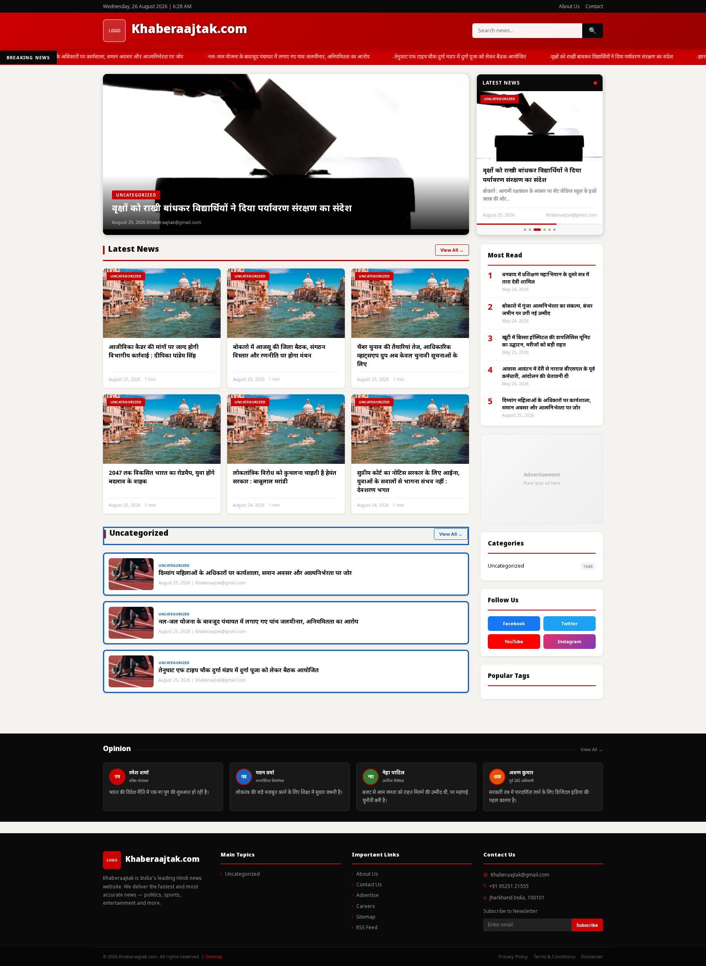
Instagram (569, 641)
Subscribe (587, 925)
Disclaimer (592, 956)
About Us (569, 6)
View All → (452, 250)
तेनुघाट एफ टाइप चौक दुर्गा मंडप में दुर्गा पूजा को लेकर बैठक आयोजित (453, 57)
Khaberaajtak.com (189, 30)
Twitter (569, 623)
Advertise (367, 895)
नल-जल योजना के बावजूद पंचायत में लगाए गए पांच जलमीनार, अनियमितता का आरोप (282, 57)
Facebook (514, 623)
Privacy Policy (513, 956)
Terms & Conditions (554, 956)
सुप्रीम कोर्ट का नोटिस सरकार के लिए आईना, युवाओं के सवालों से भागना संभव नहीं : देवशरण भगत (408, 482)
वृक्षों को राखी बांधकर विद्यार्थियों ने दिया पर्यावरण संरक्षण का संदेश (605, 57)
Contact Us (369, 885)
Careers (365, 906)
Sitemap (365, 917)
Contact (594, 6)
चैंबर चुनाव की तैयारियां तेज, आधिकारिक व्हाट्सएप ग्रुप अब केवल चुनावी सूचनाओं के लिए (407, 356)
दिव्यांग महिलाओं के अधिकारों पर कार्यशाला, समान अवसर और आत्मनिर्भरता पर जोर (96, 57)
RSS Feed (367, 928)
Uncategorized (506, 566)
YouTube (514, 641)
